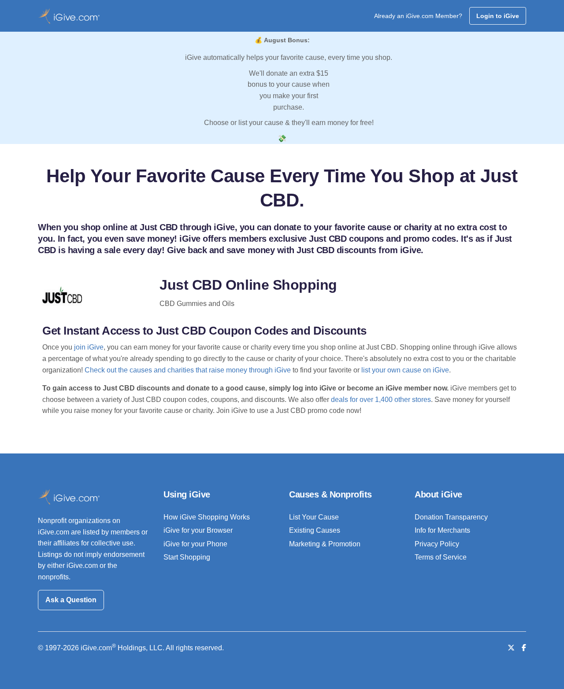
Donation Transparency (451, 517)
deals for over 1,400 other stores (381, 399)
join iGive (89, 347)
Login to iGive (497, 15)
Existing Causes (314, 530)
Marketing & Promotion (324, 544)
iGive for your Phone (195, 544)
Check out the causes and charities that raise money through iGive (188, 370)
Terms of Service (441, 557)
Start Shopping (186, 557)
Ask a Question (70, 600)
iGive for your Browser (198, 530)
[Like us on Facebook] (524, 648)
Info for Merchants (442, 530)
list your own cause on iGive (405, 370)
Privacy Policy (437, 544)
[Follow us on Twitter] (511, 648)
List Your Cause (314, 517)
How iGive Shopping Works (206, 517)
